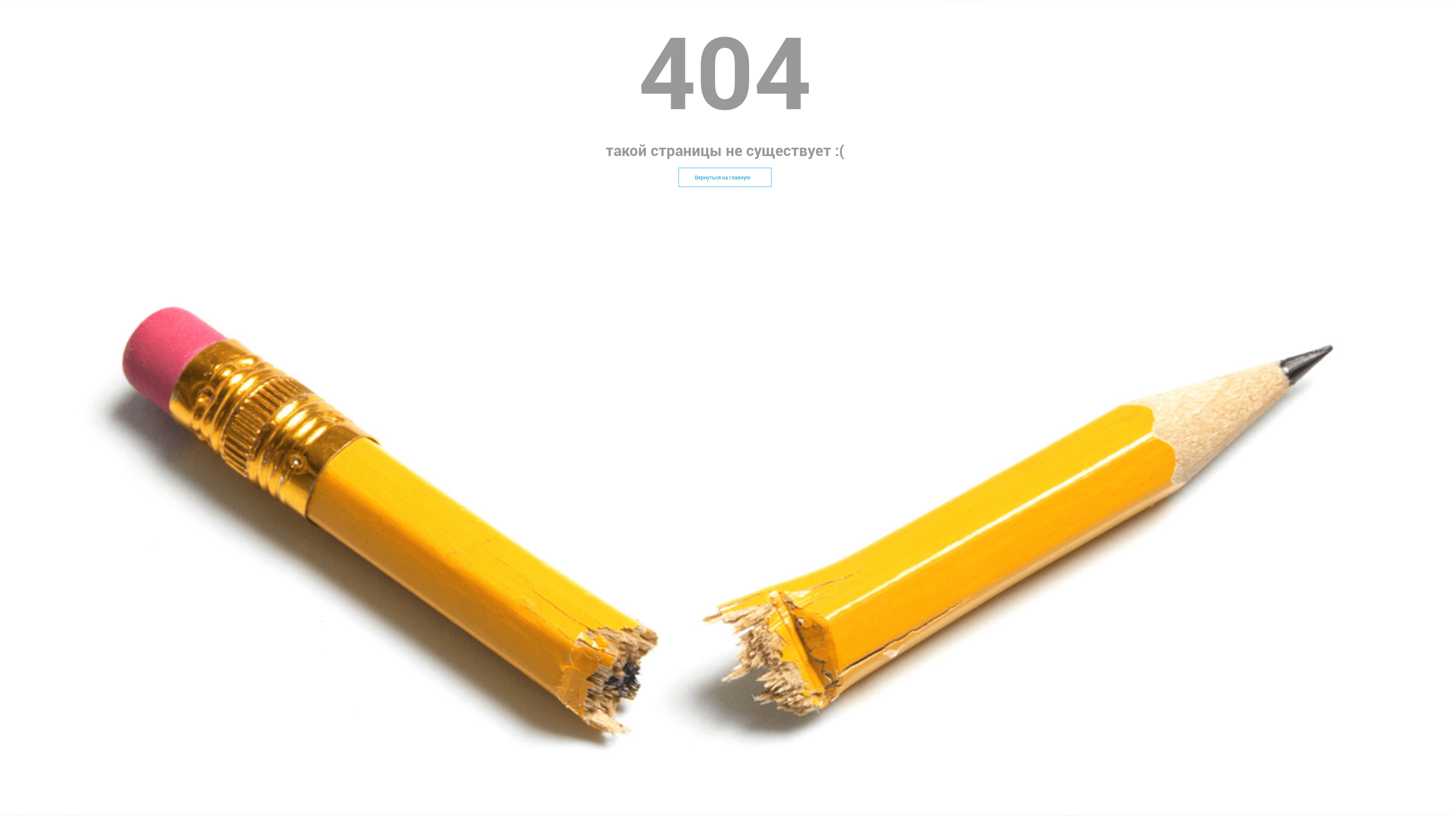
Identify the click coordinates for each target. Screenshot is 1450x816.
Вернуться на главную (722, 177)
